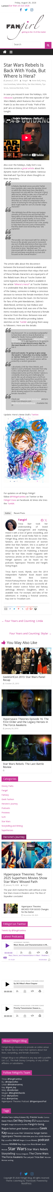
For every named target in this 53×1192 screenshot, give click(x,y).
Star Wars (6, 821)
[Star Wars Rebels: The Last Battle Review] (26, 736)
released (8, 97)
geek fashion (22, 1128)
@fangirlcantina (14, 1079)
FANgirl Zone (10, 500)
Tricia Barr (39, 1157)
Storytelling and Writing (12, 825)
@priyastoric (12, 1095)
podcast (43, 1140)
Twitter (35, 414)
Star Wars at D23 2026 (19, 5)
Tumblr (23, 321)
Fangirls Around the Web (18, 1124)
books (40, 1117)
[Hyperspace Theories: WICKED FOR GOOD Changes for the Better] (11, 905)
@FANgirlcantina (18, 496)
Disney (27, 1120)
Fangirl (25, 80)
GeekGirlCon (34, 1129)
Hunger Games (40, 1133)
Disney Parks (7, 786)
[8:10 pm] (4, 770)
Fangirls (5, 1124)
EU (34, 1121)
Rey (19, 1144)
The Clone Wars (38, 1153)
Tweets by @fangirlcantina (14, 930)
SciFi (4, 817)
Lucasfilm (8, 1140)
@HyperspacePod (38, 1101)
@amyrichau (12, 1098)
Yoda (26, 88)
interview (26, 1136)
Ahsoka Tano (7, 1117)
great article (28, 168)
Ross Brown (36, 1144)
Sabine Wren (21, 84)
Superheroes (7, 830)
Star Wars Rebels (34, 84)
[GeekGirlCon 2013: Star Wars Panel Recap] (26, 649)
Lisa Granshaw (9, 84)
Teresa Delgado (22, 1154)
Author (7, 513)
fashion (12, 1128)
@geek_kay (11, 1087)
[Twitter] (45, 520)
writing (10, 1160)
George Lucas (13, 1133)
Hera (43, 80)
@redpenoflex (11, 1081)
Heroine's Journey (10, 803)
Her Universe (26, 1133)
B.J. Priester (31, 1117)
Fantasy (5, 794)
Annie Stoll (36, 80)
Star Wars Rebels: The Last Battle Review (23, 765)
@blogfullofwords (17, 1093)
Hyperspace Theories (12, 1136)
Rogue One (26, 1144)
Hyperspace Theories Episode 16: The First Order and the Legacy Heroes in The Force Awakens (26, 722)
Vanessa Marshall (16, 88)
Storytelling (8, 1153)
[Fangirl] (11, 521)
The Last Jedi (28, 1157)
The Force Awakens (12, 1157)
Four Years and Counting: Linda (22, 621)
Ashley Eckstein (19, 1117)
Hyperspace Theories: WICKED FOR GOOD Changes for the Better (35, 909)
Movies (34, 1140)
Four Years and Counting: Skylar (30, 633)
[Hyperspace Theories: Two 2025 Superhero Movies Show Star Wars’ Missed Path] (26, 843)
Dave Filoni (7, 1120)
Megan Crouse (25, 1140)
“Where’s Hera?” (22, 284)
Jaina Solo (34, 1136)
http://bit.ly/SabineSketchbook (23, 403)
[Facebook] (42, 520)
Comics (46, 1117)
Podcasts (6, 808)
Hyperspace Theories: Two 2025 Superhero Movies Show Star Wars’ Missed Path (25, 878)
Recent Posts (19, 513)
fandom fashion (42, 1121)
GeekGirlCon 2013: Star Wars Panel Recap (24, 678)
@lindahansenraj (15, 1084)
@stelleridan (12, 1090)
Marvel (16, 1140)
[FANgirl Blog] (5, 52)
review (13, 1144)
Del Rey (18, 1121)
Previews (6, 812)
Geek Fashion (8, 799)
